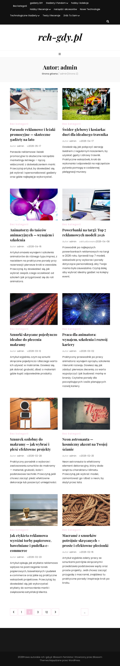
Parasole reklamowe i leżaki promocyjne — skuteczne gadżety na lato (32, 134)
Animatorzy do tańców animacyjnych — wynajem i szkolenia (32, 235)
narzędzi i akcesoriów (65, 9)
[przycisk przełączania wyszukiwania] (108, 22)
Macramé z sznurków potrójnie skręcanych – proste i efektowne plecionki (85, 540)
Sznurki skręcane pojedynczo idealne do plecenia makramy (33, 339)
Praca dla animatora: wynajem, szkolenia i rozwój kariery (85, 339)
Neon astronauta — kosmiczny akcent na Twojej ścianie (84, 444)
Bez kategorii (20, 6)
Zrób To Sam (70, 15)
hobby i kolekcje (80, 3)
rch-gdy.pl (60, 37)
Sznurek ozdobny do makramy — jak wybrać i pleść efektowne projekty (30, 444)
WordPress (74, 660)
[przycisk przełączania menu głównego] (60, 54)
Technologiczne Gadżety (23, 15)
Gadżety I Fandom (56, 3)
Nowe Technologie (90, 9)
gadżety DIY (36, 3)
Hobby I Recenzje (39, 9)
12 (48, 612)
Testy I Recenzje (51, 15)
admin (20, 146)
